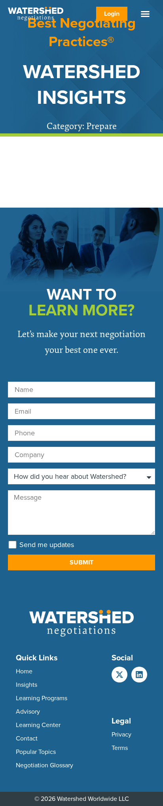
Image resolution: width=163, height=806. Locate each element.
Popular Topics (36, 751)
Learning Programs (41, 698)
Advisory (28, 711)
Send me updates (46, 545)
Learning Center (38, 724)
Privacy (121, 734)
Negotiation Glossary (44, 765)
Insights (26, 684)
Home (24, 671)
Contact (27, 738)
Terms (120, 747)
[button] (145, 14)
